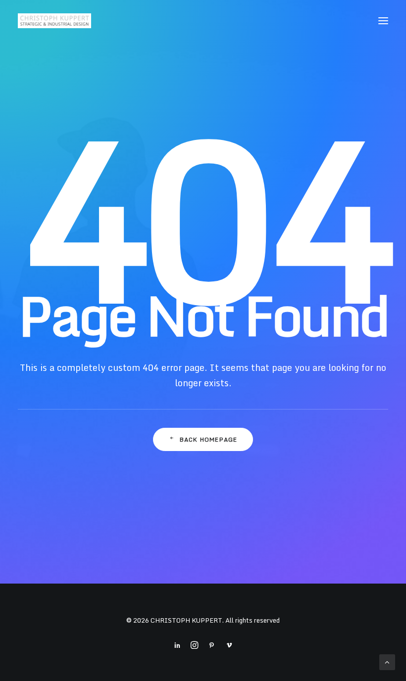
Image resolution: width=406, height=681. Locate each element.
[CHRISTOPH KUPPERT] (54, 20)
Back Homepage (209, 439)
